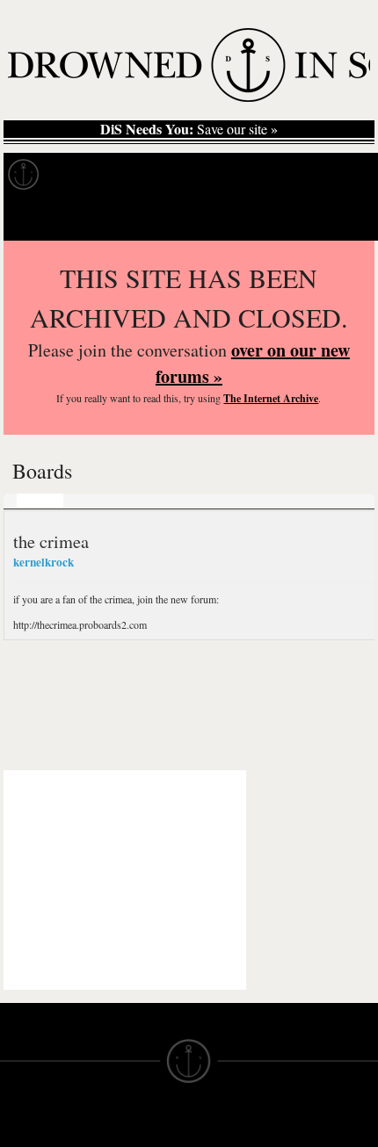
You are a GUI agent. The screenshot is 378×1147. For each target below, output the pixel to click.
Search (339, 218)
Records (87, 175)
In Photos (257, 175)
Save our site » (189, 129)
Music (40, 499)
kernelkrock (43, 562)
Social (91, 499)
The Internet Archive (270, 398)
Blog (330, 175)
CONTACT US (137, 1128)
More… (145, 499)
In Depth (170, 175)
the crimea (51, 541)
